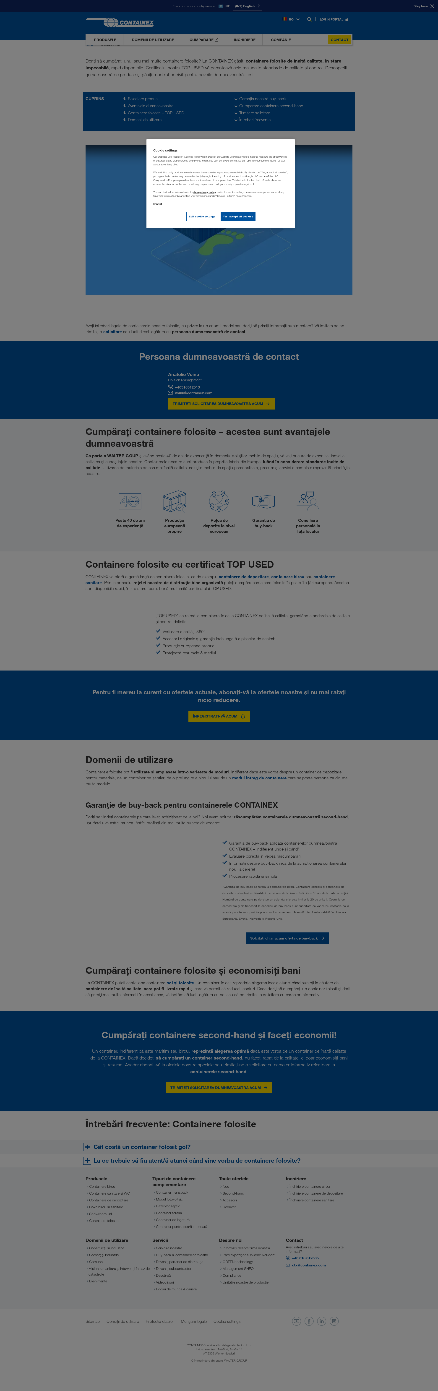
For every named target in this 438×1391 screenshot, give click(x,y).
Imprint (157, 204)
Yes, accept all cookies (238, 216)
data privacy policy (204, 192)
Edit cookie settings (202, 216)
